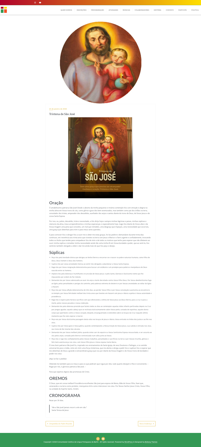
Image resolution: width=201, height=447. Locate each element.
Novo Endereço (146, 423)
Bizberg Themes (151, 442)
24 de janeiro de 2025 (58, 109)
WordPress (128, 442)
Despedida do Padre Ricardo (60, 423)
